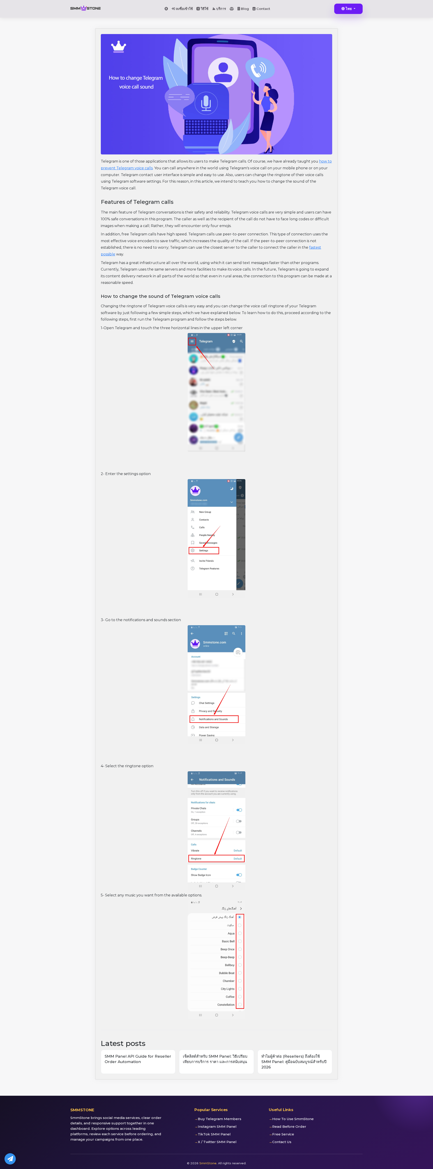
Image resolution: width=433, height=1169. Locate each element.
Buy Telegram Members (219, 1119)
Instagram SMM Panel (217, 1126)
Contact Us (281, 1142)
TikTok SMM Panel (214, 1134)
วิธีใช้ (204, 9)
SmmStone (207, 1163)
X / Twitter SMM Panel (217, 1142)
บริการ (220, 9)
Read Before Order (289, 1126)
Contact (263, 9)
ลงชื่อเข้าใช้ (184, 9)
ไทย (349, 9)
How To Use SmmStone (293, 1119)
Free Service (283, 1134)
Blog (244, 9)
